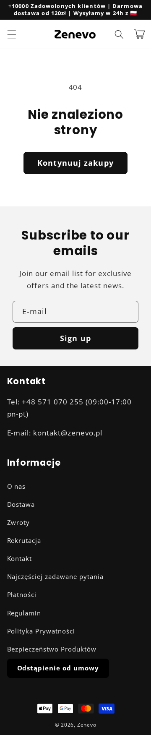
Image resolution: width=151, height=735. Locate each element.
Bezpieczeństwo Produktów (52, 649)
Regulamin (24, 613)
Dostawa (21, 504)
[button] (119, 34)
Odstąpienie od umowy (58, 668)
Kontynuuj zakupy (75, 163)
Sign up (75, 338)
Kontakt (19, 558)
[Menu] (11, 34)
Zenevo (86, 724)
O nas (16, 486)
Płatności (22, 594)
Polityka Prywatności (41, 631)
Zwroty (18, 522)
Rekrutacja (24, 540)
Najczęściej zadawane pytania (55, 576)
